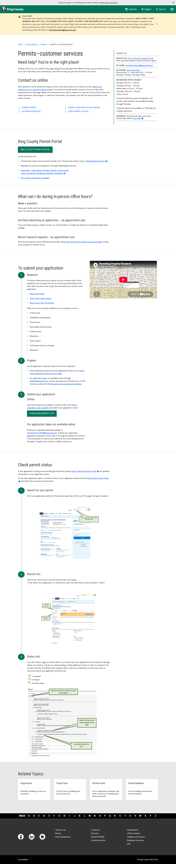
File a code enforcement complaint (35, 178)
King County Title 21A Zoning (42, 303)
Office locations (133, 833)
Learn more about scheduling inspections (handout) (42, 173)
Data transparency (63, 837)
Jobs (129, 844)
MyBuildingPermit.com (39, 381)
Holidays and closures (136, 837)
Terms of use (60, 830)
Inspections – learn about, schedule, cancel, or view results (45, 170)
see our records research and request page (84, 242)
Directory (95, 833)
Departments (132, 830)
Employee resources (135, 840)
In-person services (31, 111)
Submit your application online (84, 107)
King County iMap (37, 294)
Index (22, 815)
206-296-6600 (133, 70)
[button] (173, 2)
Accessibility (23, 859)
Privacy (58, 833)
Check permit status (78, 111)
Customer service (98, 840)
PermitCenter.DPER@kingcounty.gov (42, 433)
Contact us (95, 830)
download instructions (95, 161)
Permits (44, 44)
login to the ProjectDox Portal (84, 471)
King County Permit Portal (35, 149)
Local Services (31, 44)
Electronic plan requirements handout (66, 384)
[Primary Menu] (172, 9)
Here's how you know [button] (109, 2)
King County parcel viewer (40, 298)
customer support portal (143, 58)
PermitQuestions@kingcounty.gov (62, 30)
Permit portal (29, 107)
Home (20, 44)
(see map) (136, 118)
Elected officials (97, 837)
